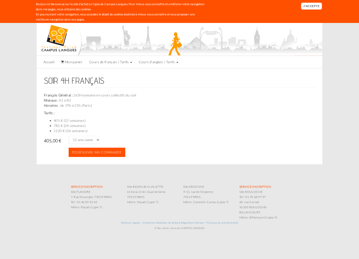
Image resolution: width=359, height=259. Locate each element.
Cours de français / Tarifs (109, 62)
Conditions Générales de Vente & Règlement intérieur (173, 222)
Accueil (48, 62)
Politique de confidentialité (222, 222)
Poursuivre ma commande (97, 152)
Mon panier (73, 62)
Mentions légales (131, 222)
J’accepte (311, 6)
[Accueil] (61, 39)
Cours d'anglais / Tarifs (157, 62)
